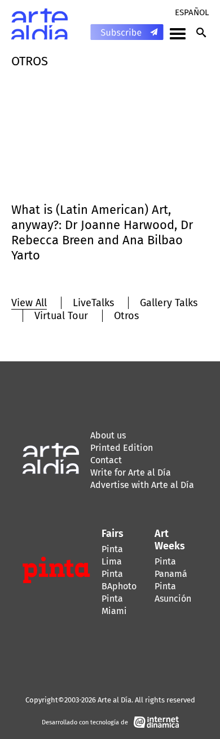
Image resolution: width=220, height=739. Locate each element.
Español (192, 12)
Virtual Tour (61, 316)
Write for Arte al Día (130, 472)
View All (29, 303)
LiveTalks (93, 303)
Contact (106, 460)
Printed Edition (121, 447)
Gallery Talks (168, 303)
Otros (126, 316)
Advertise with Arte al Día (142, 485)
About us (108, 435)
